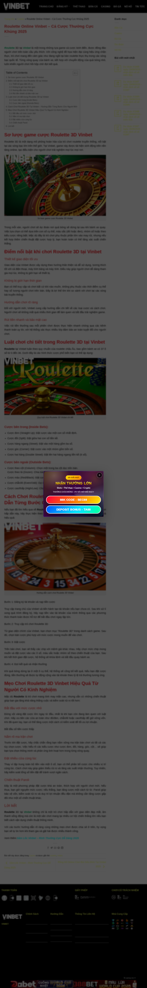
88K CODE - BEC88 (73, 500)
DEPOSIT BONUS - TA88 (73, 509)
